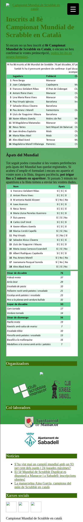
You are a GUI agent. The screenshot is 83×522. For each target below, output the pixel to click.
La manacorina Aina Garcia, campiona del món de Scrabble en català (42, 485)
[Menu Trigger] (73, 9)
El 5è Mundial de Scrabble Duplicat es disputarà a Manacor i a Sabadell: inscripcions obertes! (45, 475)
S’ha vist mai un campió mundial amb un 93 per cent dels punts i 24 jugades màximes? (44, 466)
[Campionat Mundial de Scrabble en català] (34, 9)
